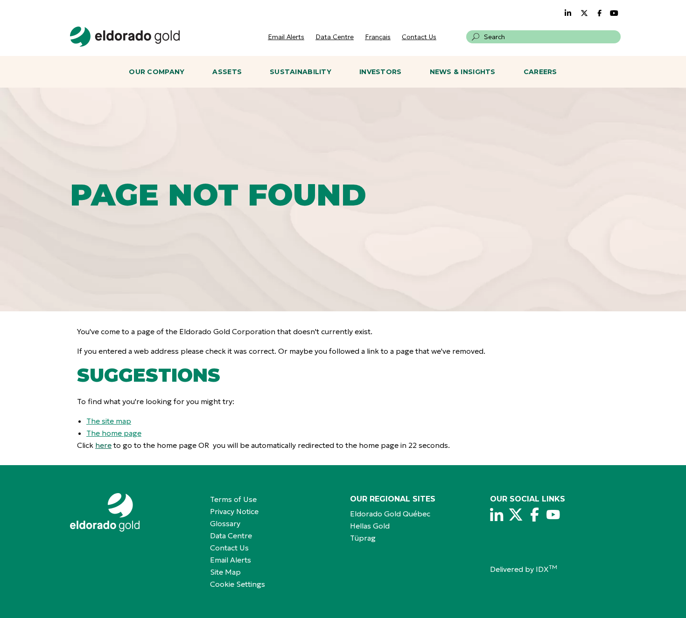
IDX (546, 569)
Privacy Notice (234, 511)
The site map (108, 421)
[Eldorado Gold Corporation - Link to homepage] (133, 512)
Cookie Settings (237, 584)
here (103, 445)
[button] (475, 36)
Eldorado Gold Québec (390, 513)
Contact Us (419, 37)
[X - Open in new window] (516, 515)
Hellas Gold (370, 525)
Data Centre (334, 37)
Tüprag (363, 537)
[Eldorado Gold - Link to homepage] (125, 37)
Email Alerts (286, 37)
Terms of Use (233, 499)
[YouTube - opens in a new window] (614, 13)
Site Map (225, 572)
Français (378, 37)
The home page (113, 433)
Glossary (225, 523)
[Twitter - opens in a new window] (584, 13)
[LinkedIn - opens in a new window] (568, 13)
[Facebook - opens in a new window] (600, 13)
